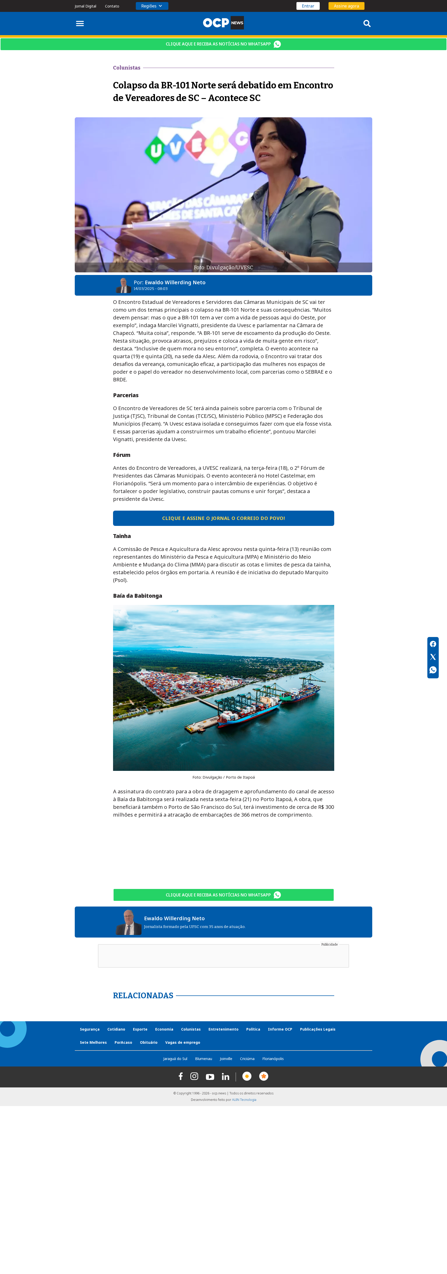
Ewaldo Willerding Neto (175, 282)
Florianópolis (273, 1058)
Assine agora (346, 6)
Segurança (90, 1029)
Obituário (149, 1042)
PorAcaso (123, 1042)
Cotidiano (116, 1029)
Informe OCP (280, 1029)
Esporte (140, 1029)
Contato (112, 6)
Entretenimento (223, 1029)
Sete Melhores (93, 1042)
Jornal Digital (85, 6)
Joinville (226, 1058)
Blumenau (203, 1058)
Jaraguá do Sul (175, 1058)
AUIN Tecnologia (244, 1100)
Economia (164, 1029)
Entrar (308, 6)
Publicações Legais (318, 1029)
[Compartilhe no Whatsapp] (433, 670)
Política (253, 1029)
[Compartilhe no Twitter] (433, 657)
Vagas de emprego (182, 1042)
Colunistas (191, 1029)
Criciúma (247, 1058)
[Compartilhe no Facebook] (433, 644)
